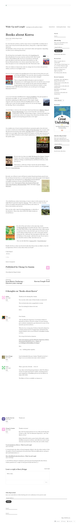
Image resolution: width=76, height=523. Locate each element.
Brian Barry (28, 179)
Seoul (15, 85)
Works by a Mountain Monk (19, 184)
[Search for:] (59, 36)
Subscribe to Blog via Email (60, 135)
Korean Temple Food (42, 280)
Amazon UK (33, 240)
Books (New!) (52, 26)
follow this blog (57, 40)
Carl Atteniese (56, 92)
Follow (8, 501)
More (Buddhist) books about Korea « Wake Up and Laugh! (21, 456)
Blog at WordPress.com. (66, 517)
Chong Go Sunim (18, 38)
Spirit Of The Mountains (32, 129)
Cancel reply (47, 468)
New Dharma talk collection (60, 72)
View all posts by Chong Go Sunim (13, 272)
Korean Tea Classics (39, 156)
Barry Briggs (9, 356)
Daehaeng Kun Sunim (61, 26)
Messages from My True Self (60, 67)
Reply (7, 299)
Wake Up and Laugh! (15, 27)
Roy (7, 316)
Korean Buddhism (32, 96)
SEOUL (24, 75)
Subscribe (58, 147)
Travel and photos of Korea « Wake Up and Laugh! (19, 445)
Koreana (26, 202)
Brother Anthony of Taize (37, 158)
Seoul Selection (16, 168)
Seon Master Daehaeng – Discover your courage (15, 281)
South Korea (34, 55)
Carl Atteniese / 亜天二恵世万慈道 (60, 79)
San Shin (28, 131)
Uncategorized (12, 261)
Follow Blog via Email (11, 492)
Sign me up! (58, 50)
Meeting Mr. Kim (23, 227)
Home (69, 26)
